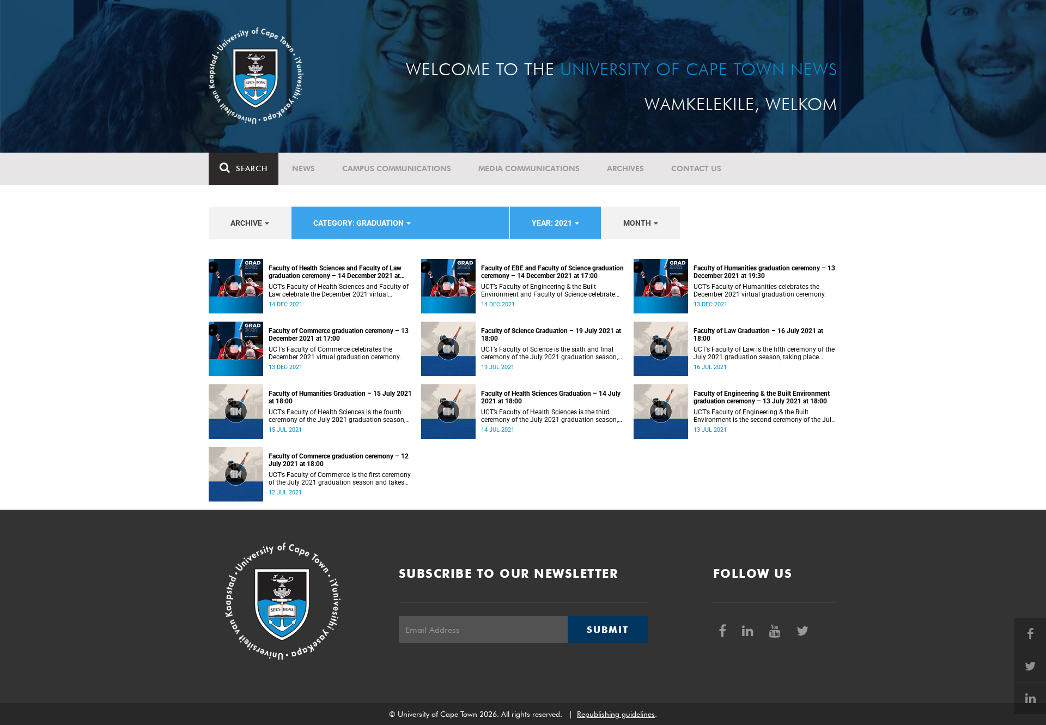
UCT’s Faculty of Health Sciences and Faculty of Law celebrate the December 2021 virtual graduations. (339, 290)
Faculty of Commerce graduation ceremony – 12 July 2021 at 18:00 (339, 460)
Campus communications (396, 168)
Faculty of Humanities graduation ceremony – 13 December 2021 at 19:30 (764, 272)
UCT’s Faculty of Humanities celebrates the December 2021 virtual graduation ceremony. (760, 290)
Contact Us (696, 168)
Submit (607, 629)
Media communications (529, 168)
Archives (625, 168)
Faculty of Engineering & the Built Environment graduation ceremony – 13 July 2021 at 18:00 (762, 397)
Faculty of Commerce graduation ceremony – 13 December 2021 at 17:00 (339, 334)
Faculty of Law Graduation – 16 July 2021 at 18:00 (758, 334)
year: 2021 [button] (553, 223)
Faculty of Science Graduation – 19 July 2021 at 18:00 (551, 334)
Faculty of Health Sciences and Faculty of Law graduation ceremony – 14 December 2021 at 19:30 (335, 272)
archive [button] (247, 223)
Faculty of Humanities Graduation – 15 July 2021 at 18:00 (340, 397)
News (303, 168)
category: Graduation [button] (359, 223)
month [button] (638, 223)
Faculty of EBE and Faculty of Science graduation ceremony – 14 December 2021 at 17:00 (552, 272)
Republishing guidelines (616, 714)
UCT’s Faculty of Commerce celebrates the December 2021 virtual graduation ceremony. (335, 353)
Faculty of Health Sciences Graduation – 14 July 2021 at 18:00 (551, 397)
